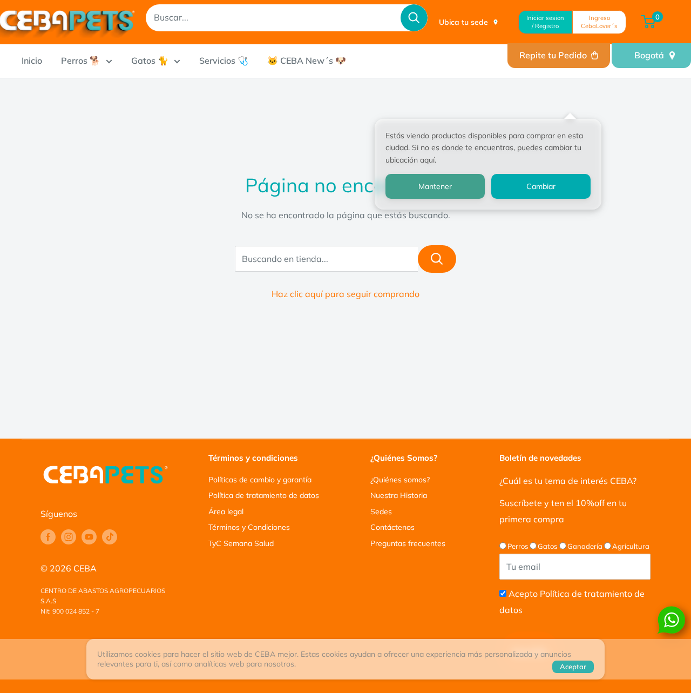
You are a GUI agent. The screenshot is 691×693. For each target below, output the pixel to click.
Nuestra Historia (398, 495)
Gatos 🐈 (149, 60)
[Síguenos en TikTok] (109, 536)
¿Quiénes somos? (400, 480)
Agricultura (630, 546)
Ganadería (584, 546)
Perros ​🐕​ (80, 60)
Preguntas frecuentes (407, 543)
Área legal (225, 511)
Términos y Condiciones (249, 527)
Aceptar (573, 666)
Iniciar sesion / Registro (545, 22)
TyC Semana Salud (241, 543)
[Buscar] (414, 17)
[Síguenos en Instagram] (68, 536)
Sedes (381, 511)
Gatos (547, 546)
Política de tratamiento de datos (263, 495)
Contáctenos (392, 527)
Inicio (32, 60)
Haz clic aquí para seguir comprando (345, 293)
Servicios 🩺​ (223, 60)
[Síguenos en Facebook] (48, 536)
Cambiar (540, 186)
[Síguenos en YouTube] (89, 536)
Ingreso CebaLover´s (599, 22)
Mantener (435, 186)
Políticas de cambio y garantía (259, 480)
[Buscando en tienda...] (437, 259)
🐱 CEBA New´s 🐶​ (306, 60)
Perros (517, 546)
